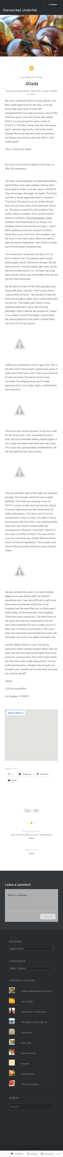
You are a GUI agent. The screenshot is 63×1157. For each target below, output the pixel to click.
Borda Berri (26, 1032)
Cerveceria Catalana (30, 1084)
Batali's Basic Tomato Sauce (34, 1012)
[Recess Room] (31, 1070)
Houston (25, 1063)
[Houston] (31, 1059)
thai (36, 810)
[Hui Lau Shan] (31, 997)
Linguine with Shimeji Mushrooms (36, 991)
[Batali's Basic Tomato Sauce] (31, 1008)
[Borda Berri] (31, 1028)
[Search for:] (31, 1107)
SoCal (39, 77)
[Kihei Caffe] (31, 1039)
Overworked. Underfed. (20, 10)
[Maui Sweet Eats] (31, 1049)
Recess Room (27, 1074)
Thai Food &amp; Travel (39, 218)
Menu (54, 5)
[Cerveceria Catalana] (31, 1080)
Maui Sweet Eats (28, 1053)
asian (27, 810)
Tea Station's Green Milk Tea (34, 1022)
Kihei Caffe (26, 1043)
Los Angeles (27, 77)
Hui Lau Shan (27, 1001)
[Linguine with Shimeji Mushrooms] (31, 987)
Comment (47, 916)
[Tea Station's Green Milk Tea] (31, 1018)
